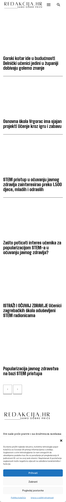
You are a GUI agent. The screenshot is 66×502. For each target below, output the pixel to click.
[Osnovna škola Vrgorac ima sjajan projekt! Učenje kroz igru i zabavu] (33, 98)
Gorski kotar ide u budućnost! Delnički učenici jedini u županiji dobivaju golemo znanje (30, 63)
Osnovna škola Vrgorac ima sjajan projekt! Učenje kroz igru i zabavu (32, 124)
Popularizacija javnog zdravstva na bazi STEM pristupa (30, 371)
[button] (61, 440)
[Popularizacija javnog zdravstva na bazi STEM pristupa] (33, 345)
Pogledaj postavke (33, 490)
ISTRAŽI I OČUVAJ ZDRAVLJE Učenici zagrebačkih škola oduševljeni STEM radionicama (32, 310)
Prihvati (33, 472)
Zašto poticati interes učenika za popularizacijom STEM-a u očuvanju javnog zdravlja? (32, 247)
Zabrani (33, 481)
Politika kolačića (18, 497)
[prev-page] (7, 389)
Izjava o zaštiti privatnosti (42, 497)
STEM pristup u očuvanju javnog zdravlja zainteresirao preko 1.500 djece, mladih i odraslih (32, 184)
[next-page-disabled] (17, 389)
